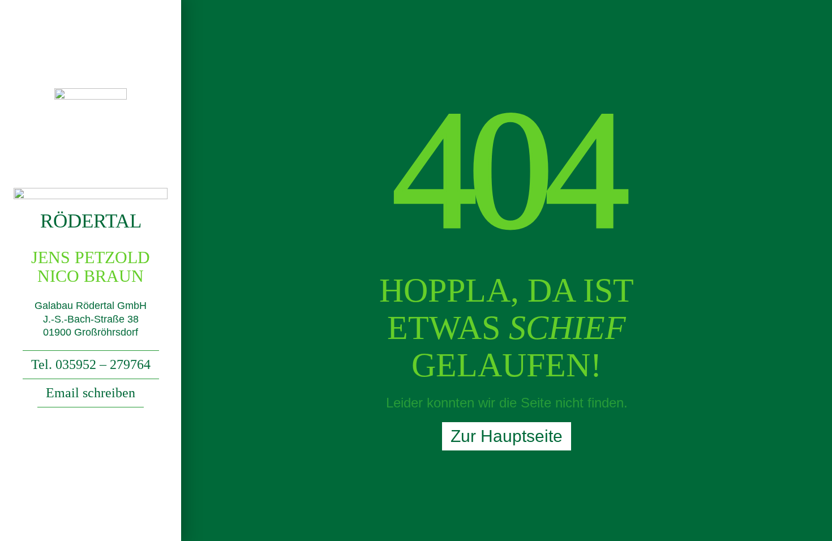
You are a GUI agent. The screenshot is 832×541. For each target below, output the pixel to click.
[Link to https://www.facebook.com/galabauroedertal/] (91, 441)
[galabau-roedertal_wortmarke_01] (91, 192)
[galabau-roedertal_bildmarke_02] (90, 92)
